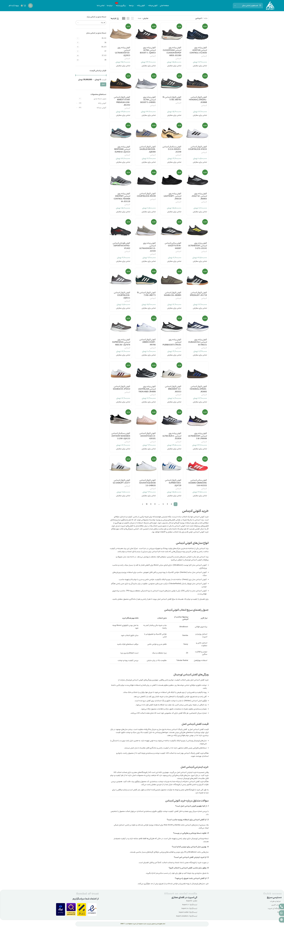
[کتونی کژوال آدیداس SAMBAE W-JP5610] (121, 373)
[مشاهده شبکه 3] (128, 19)
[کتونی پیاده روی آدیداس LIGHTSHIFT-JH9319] (172, 180)
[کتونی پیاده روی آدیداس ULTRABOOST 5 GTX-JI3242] (197, 229)
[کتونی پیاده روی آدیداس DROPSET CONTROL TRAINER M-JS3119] (121, 180)
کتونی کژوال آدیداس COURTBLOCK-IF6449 (146, 195)
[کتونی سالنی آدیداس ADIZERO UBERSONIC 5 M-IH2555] (197, 466)
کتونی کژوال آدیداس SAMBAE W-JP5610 (121, 388)
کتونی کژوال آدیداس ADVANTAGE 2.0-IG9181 (147, 436)
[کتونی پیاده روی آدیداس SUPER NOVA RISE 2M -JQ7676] (121, 326)
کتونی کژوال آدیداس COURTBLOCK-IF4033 (197, 148)
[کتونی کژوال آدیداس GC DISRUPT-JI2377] (121, 466)
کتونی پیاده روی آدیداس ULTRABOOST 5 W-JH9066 (197, 436)
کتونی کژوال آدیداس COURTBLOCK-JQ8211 (122, 295)
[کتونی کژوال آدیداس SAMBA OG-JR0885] (172, 279)
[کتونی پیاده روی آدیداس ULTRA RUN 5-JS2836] (172, 420)
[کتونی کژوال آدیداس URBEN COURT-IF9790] (146, 326)
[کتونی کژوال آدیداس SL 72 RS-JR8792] (172, 83)
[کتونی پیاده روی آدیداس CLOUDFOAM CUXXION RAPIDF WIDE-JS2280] (172, 34)
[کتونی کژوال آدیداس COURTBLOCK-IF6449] (146, 180)
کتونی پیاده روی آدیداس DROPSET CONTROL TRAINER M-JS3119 (122, 197)
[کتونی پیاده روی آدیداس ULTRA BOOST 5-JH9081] (146, 83)
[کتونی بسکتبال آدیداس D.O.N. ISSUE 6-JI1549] (172, 133)
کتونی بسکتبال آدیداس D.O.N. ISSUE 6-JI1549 (171, 149)
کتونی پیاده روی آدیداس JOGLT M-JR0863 (199, 196)
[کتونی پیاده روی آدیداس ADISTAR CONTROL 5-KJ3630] (197, 34)
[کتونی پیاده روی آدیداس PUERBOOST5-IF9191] (172, 326)
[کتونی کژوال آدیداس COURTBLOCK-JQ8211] (121, 279)
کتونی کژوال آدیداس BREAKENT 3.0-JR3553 (173, 389)
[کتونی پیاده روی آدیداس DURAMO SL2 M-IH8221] (197, 326)
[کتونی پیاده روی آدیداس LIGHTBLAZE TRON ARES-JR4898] (146, 373)
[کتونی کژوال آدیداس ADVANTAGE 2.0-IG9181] (146, 420)
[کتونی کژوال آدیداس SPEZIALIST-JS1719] (197, 279)
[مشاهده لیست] (132, 19)
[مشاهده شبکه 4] (123, 19)
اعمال (103, 84)
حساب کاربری (276, 905)
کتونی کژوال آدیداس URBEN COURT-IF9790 (147, 342)
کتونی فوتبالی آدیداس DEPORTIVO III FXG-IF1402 (121, 246)
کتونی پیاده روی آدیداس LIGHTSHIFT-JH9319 (172, 196)
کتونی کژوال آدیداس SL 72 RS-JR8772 (146, 294)
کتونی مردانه (101, 107)
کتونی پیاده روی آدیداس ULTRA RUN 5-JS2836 (171, 436)
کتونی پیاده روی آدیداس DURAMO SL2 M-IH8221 (197, 342)
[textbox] (91, 23)
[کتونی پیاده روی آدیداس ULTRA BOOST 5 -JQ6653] (146, 34)
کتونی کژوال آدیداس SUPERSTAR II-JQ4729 (173, 483)
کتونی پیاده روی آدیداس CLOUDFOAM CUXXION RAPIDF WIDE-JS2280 (172, 51)
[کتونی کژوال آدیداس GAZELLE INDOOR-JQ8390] (146, 133)
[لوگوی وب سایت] (270, 5)
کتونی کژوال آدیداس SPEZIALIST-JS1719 (198, 294)
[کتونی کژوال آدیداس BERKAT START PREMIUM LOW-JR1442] (121, 83)
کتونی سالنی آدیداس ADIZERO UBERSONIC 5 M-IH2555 (197, 483)
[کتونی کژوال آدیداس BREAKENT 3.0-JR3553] (172, 373)
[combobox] (91, 22)
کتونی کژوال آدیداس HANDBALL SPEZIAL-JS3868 (198, 100)
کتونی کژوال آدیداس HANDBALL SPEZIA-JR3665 (198, 389)
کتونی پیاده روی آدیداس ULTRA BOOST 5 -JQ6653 (148, 50)
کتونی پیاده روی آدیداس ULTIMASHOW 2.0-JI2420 (147, 247)
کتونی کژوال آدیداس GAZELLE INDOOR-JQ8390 (147, 149)
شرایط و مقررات (275, 901)
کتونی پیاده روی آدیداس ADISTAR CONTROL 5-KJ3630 (198, 50)
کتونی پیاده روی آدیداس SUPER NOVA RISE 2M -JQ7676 (121, 342)
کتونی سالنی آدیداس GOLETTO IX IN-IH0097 (173, 246)
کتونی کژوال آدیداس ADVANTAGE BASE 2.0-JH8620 (147, 483)
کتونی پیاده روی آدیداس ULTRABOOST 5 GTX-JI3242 (197, 246)
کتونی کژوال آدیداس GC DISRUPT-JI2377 (121, 481)
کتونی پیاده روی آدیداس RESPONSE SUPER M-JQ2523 (122, 149)
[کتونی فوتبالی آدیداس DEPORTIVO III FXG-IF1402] (121, 229)
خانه (205, 18)
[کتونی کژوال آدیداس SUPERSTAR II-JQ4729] (172, 466)
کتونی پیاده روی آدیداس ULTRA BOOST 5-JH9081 (148, 100)
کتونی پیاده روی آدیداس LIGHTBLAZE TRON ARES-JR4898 (147, 389)
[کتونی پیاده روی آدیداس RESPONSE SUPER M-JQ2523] (121, 133)
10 (146, 504)
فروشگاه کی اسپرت (274, 908)
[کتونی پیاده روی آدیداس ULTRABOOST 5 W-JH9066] (197, 420)
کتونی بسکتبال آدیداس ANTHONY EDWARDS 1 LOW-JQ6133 (120, 436)
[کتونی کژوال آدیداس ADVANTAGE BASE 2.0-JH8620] (146, 466)
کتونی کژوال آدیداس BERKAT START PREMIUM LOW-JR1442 (122, 101)
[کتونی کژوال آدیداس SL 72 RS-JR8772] (146, 279)
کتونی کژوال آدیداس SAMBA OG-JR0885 (172, 294)
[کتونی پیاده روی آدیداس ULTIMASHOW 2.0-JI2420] (146, 229)
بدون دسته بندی (100, 98)
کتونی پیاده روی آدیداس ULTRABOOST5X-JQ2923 (122, 51)
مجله (279, 912)
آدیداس (204, 56)
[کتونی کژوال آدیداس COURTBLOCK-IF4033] (197, 133)
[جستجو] (30, 5)
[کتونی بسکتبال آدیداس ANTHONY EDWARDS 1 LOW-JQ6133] (121, 420)
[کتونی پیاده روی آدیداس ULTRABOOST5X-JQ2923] (121, 34)
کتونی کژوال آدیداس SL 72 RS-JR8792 (172, 98)
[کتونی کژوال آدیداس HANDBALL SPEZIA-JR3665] (197, 373)
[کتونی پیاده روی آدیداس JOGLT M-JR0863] (197, 180)
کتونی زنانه (102, 103)
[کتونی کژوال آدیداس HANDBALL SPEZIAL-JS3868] (197, 83)
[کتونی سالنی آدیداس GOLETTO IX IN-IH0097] (172, 229)
